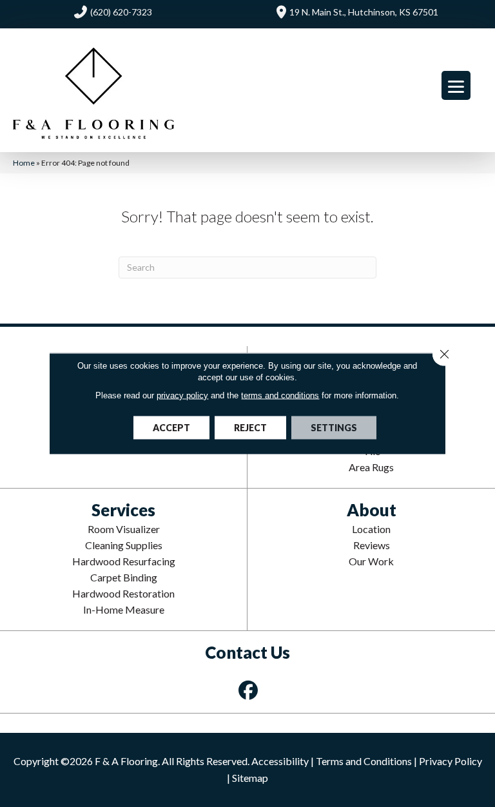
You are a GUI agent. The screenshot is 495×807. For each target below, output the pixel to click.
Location (371, 529)
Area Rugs (371, 467)
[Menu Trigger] (456, 85)
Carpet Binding (123, 577)
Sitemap (250, 778)
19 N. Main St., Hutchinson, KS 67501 (363, 11)
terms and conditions (280, 395)
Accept (171, 427)
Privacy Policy (450, 761)
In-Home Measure (123, 609)
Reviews (371, 545)
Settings (334, 427)
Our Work (371, 561)
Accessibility (280, 761)
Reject (250, 427)
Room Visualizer (124, 529)
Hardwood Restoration (123, 593)
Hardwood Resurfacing (123, 561)
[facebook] (249, 690)
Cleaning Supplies (123, 545)
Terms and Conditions (364, 761)
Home (24, 163)
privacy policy (182, 395)
